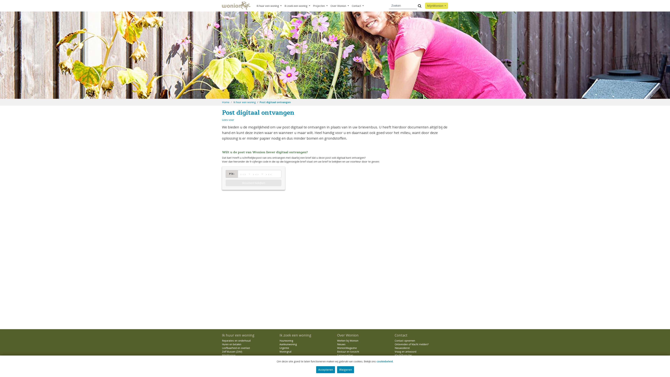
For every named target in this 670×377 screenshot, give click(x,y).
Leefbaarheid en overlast (236, 348)
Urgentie (284, 348)
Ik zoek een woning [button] (296, 6)
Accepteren (325, 370)
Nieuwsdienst (402, 348)
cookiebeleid (385, 361)
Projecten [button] (319, 6)
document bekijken (253, 183)
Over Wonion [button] (338, 6)
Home (225, 102)
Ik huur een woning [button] (268, 6)
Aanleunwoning (288, 344)
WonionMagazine (347, 348)
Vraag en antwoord (405, 351)
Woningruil (285, 351)
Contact (401, 335)
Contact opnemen (405, 340)
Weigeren (345, 370)
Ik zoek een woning (295, 335)
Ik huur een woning (244, 102)
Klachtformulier (403, 355)
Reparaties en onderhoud (236, 340)
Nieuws (341, 344)
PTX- (232, 173)
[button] (228, 119)
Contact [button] (357, 6)
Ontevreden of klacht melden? (412, 344)
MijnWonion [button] (435, 6)
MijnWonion (229, 355)
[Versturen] (419, 6)
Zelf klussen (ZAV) (232, 351)
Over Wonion (348, 335)
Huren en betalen (231, 344)
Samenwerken (345, 355)
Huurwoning (286, 340)
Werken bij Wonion (347, 340)
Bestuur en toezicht (348, 351)
